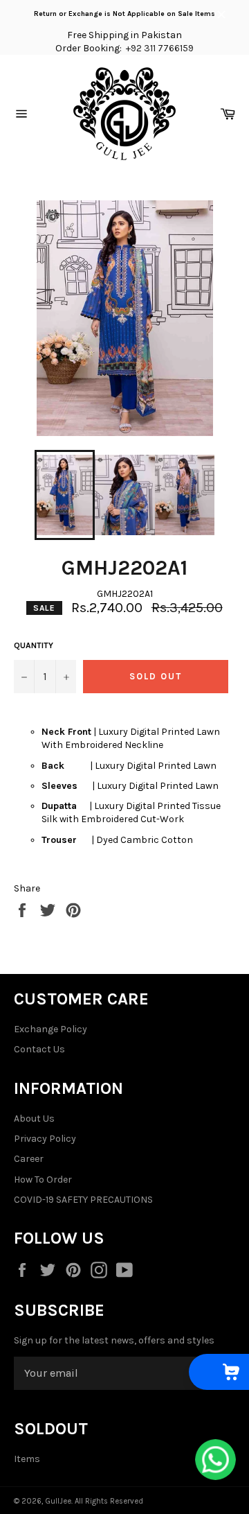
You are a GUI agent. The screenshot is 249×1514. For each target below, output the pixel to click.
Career (29, 1159)
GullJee (58, 1501)
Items (27, 1459)
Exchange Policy (50, 1029)
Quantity (33, 645)
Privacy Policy (45, 1139)
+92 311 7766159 (160, 48)
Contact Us (39, 1049)
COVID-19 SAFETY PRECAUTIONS (83, 1200)
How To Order (43, 1179)
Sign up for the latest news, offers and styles (114, 1340)
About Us (34, 1118)
